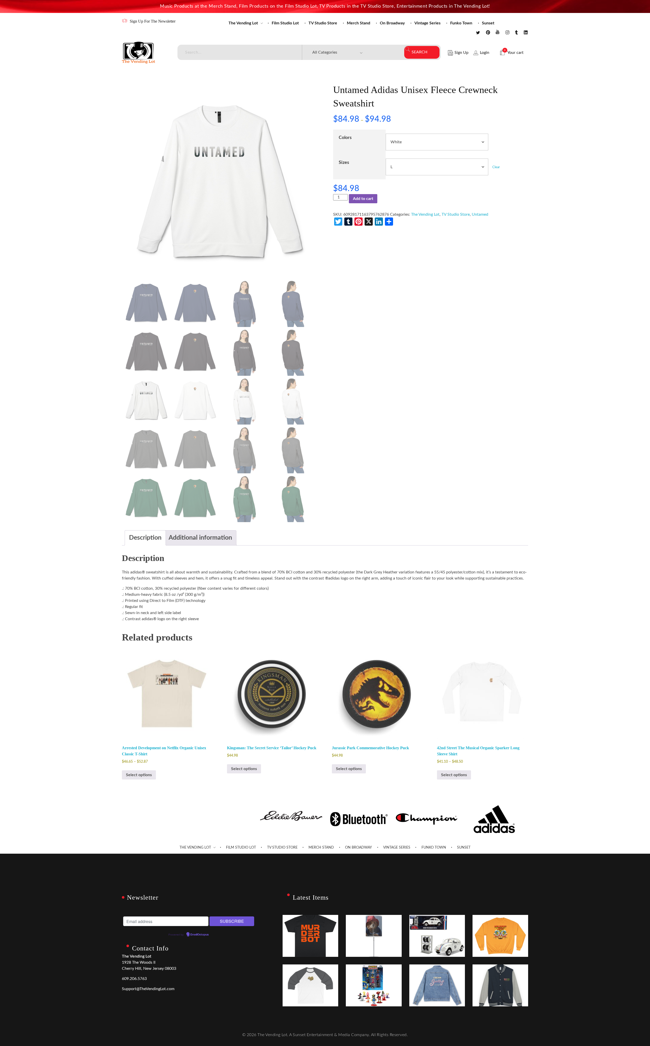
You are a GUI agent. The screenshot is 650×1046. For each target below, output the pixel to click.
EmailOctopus (199, 934)
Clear (496, 167)
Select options (139, 775)
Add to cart (363, 199)
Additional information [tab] (200, 538)
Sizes (344, 162)
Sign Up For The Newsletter (152, 21)
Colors (345, 137)
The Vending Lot (425, 214)
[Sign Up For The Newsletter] (124, 20)
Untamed (480, 214)
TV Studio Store (456, 214)
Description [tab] (145, 538)
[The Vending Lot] (138, 53)
